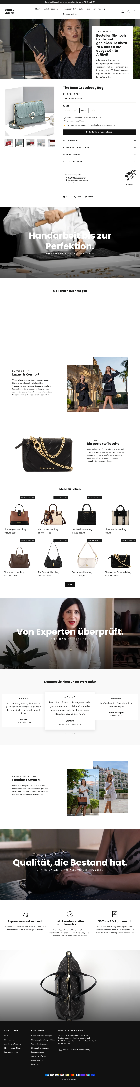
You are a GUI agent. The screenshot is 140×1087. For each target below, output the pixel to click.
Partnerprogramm (11, 1052)
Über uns (34, 1064)
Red (75, 110)
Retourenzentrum (70, 14)
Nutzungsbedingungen (40, 1048)
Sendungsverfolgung (96, 8)
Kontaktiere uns (37, 1060)
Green (84, 110)
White (67, 110)
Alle (70, 584)
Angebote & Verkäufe (73, 8)
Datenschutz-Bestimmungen (41, 1035)
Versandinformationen (76, 148)
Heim (37, 8)
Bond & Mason (9, 11)
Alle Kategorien (51, 8)
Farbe (66, 106)
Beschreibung (71, 141)
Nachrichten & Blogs (12, 1048)
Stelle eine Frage (72, 161)
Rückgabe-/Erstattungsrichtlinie (43, 1040)
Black (93, 110)
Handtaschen (9, 1040)
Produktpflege (71, 154)
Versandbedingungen (39, 1044)
